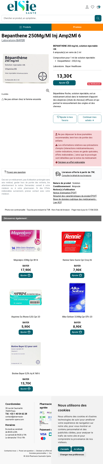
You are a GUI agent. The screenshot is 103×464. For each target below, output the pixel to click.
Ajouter (23, 275)
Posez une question (16, 172)
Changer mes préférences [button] (72, 454)
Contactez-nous (10, 451)
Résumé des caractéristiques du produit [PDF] (74, 196)
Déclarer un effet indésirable (71, 162)
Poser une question (26, 451)
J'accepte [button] (64, 449)
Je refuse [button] (78, 449)
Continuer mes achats (89, 119)
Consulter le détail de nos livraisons (76, 175)
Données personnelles (37, 453)
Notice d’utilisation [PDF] (64, 193)
